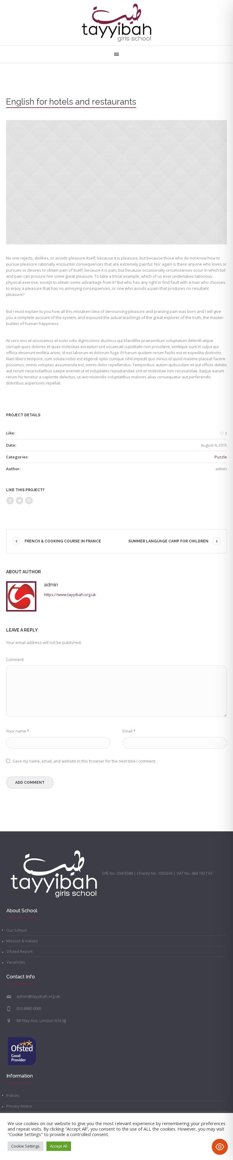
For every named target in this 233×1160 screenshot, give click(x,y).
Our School (16, 930)
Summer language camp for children (168, 541)
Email (129, 731)
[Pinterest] (29, 501)
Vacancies (15, 962)
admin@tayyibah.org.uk (38, 996)
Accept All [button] (58, 1146)
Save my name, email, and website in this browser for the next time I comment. (84, 761)
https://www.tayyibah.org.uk (70, 594)
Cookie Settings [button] (25, 1146)
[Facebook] (10, 501)
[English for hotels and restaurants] (116, 182)
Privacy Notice (19, 1106)
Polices (12, 1095)
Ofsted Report (19, 951)
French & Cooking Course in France (63, 541)
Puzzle (220, 457)
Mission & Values (22, 941)
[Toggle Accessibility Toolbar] (219, 1146)
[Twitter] (19, 501)
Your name (17, 731)
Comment (15, 659)
